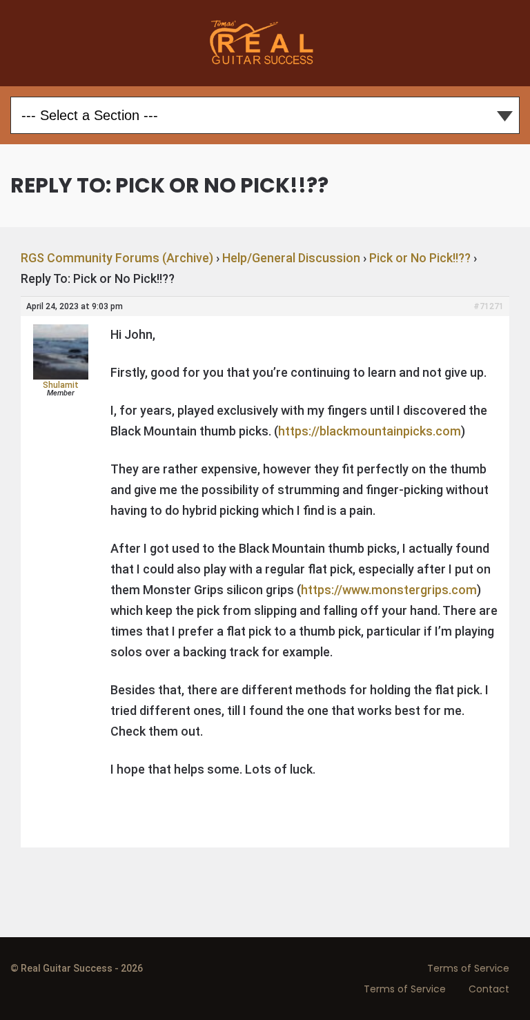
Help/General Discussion (291, 258)
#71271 (488, 306)
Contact (489, 989)
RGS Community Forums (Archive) (117, 258)
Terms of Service (468, 968)
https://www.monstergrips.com (389, 589)
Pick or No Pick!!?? (420, 258)
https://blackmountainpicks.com (369, 431)
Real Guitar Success (265, 43)
